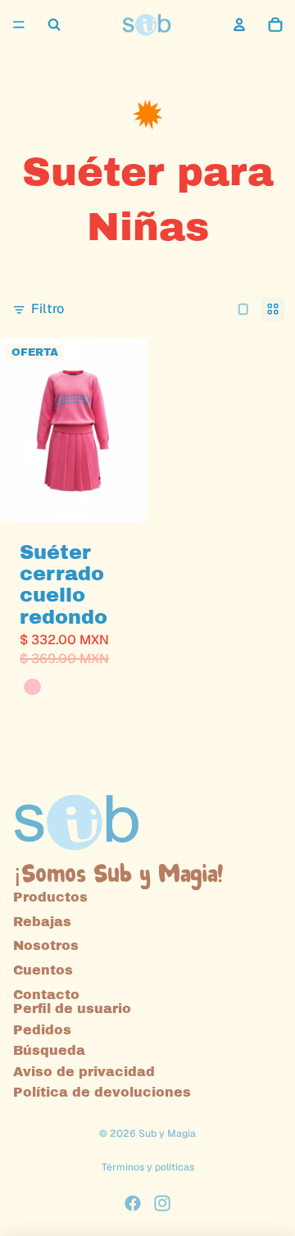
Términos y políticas (148, 1167)
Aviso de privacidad (84, 1072)
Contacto (46, 994)
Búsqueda (49, 1050)
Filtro (47, 308)
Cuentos (43, 970)
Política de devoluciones (102, 1092)
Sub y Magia (167, 1133)
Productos (50, 897)
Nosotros (46, 945)
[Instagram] (162, 1203)
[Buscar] (54, 25)
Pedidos (42, 1029)
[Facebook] (133, 1203)
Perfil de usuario (72, 1009)
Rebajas (42, 922)
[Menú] (19, 24)
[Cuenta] (239, 25)
